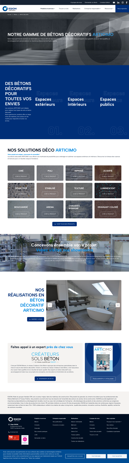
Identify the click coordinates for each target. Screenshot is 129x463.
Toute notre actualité (95, 431)
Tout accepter (117, 456)
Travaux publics (75, 435)
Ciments (36, 425)
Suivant (118, 305)
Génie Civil (74, 431)
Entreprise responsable (92, 8)
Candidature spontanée (113, 431)
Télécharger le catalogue (103, 379)
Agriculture (74, 428)
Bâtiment (73, 425)
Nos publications (57, 421)
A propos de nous (76, 2)
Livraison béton (105, 2)
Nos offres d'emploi (112, 428)
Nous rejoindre (122, 8)
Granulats (37, 428)
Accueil (9, 14)
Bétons (15, 14)
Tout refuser (96, 456)
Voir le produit (21, 176)
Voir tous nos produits (66, 224)
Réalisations (76, 8)
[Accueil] (10, 8)
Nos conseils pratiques (40, 431)
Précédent (50, 305)
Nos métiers (110, 425)
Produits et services (47, 8)
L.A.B (35, 435)
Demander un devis (91, 2)
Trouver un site (63, 8)
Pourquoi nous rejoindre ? (114, 421)
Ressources (108, 8)
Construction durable (77, 438)
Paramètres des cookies (75, 456)
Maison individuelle (76, 421)
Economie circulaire (58, 425)
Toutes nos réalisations (77, 441)
